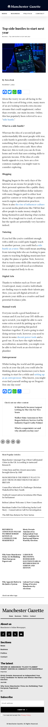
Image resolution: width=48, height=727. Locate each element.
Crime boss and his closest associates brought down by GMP (19, 471)
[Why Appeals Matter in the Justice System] (12, 576)
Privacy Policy (25, 715)
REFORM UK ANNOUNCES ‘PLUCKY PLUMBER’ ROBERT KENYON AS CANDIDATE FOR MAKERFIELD (11, 535)
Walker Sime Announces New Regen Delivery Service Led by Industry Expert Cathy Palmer (29, 420)
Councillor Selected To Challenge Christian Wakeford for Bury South (21, 488)
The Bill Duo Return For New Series (18, 515)
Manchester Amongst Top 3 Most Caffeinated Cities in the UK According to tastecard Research (22, 462)
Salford (3, 682)
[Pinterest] (13, 441)
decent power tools (26, 337)
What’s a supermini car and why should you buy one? (28, 429)
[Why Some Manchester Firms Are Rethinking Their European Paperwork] (12, 549)
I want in (21, 710)
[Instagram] (9, 634)
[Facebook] (3, 441)
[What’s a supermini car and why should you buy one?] (8, 430)
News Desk (9, 80)
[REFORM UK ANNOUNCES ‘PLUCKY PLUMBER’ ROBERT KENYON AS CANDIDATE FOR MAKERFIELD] (12, 524)
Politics (3, 672)
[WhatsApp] (18, 441)
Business (5, 36)
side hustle (8, 119)
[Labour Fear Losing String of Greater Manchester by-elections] (32, 576)
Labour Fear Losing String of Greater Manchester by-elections (31, 585)
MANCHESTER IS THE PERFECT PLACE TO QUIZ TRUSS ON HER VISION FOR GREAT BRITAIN (21, 480)
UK (1, 691)
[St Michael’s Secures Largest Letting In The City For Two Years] (8, 409)
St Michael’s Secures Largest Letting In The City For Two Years (28, 410)
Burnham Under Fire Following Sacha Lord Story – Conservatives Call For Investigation (21, 508)
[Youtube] (21, 634)
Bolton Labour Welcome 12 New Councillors (22, 502)
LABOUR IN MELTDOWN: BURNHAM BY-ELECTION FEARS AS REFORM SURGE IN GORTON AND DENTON (32, 561)
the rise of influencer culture (30, 204)
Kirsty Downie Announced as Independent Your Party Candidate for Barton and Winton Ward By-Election (31, 535)
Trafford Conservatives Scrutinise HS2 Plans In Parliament (22, 496)
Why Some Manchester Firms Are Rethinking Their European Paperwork (11, 557)
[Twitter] (8, 441)
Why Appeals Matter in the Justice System (11, 583)
